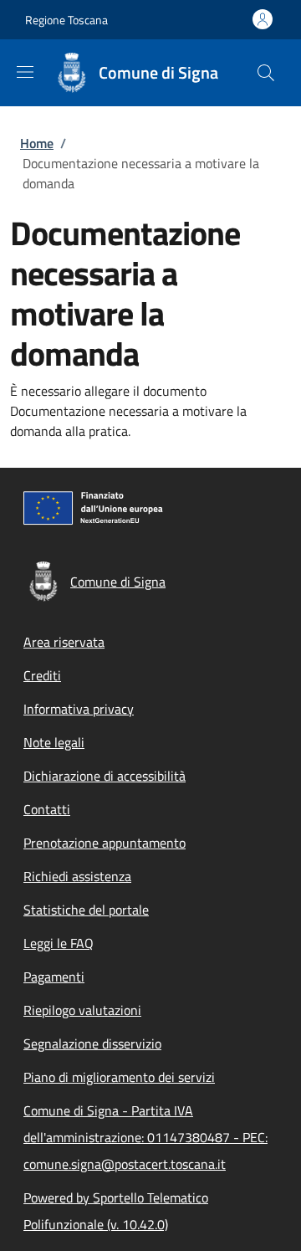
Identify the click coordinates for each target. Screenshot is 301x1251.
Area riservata (64, 642)
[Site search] (266, 73)
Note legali (53, 742)
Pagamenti (53, 976)
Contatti (46, 809)
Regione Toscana (66, 19)
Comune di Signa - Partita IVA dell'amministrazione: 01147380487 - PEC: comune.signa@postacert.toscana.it (145, 1137)
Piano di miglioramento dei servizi (119, 1077)
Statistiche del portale (86, 910)
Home (37, 143)
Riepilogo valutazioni (82, 1010)
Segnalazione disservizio (92, 1043)
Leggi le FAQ (58, 943)
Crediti (42, 675)
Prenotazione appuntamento (104, 843)
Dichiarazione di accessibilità (104, 776)
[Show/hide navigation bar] (25, 72)
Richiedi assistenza (77, 876)
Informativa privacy (78, 709)
